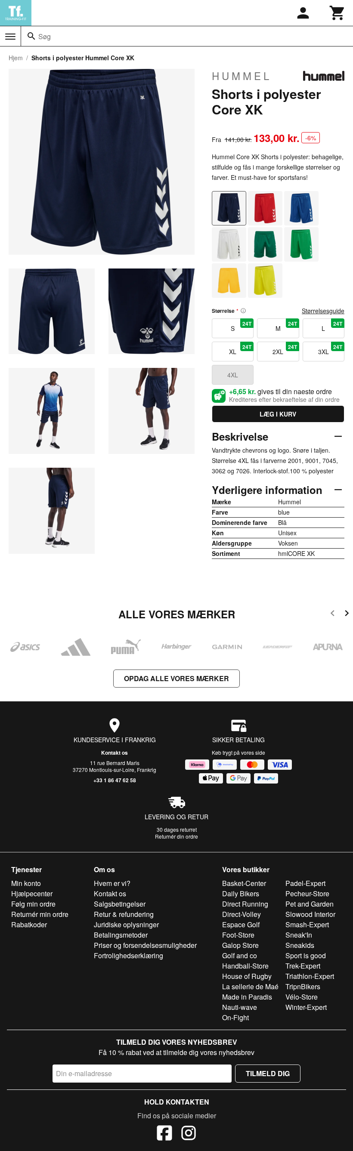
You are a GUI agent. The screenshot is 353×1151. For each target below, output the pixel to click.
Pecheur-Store (307, 893)
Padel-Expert (305, 883)
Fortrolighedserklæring (128, 955)
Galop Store (240, 945)
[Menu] (10, 36)
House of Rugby (247, 976)
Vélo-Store (301, 997)
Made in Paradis (247, 997)
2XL (284, 349)
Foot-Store (238, 935)
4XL (232, 374)
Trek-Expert (302, 966)
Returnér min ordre (39, 914)
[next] (347, 614)
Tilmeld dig (268, 1073)
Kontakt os (114, 752)
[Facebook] (164, 1134)
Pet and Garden (309, 904)
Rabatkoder (29, 924)
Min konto (26, 883)
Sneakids (299, 945)
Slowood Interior (310, 914)
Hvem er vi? (112, 883)
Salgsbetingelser (120, 904)
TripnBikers (302, 986)
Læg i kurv (278, 414)
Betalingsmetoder (121, 935)
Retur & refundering (124, 914)
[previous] (332, 614)
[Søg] (31, 36)
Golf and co (239, 955)
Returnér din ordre (176, 836)
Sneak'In (298, 935)
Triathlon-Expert (309, 976)
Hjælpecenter (32, 893)
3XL (330, 349)
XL (240, 349)
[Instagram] (188, 1134)
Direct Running (245, 904)
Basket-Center (244, 883)
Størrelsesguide (323, 310)
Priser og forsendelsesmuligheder (145, 945)
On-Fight (235, 1017)
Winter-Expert (306, 1007)
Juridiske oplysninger (126, 924)
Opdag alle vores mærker (176, 678)
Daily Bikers (240, 893)
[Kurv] (337, 13)
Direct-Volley (241, 914)
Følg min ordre (33, 904)
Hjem (16, 57)
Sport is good (305, 955)
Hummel (242, 76)
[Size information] (243, 311)
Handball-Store (245, 966)
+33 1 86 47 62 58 (114, 780)
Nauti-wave (239, 1007)
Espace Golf (241, 924)
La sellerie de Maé (250, 986)
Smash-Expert (307, 924)
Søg (44, 36)
